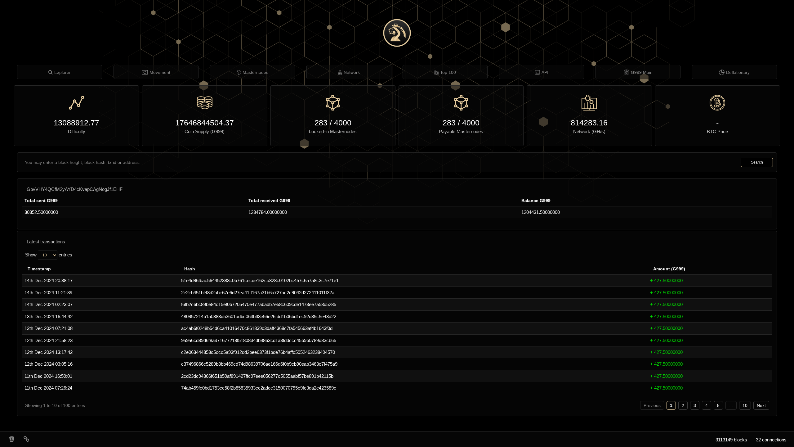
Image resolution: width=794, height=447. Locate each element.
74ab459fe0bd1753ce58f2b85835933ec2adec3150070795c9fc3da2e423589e (258, 388)
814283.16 (589, 122)
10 (745, 405)
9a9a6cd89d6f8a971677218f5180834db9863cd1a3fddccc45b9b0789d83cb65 (258, 340)
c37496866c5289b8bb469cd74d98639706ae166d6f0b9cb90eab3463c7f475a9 (259, 364)
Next (761, 405)
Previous (652, 405)
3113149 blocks (731, 439)
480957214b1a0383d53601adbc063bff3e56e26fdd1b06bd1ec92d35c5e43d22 (258, 316)
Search (757, 162)
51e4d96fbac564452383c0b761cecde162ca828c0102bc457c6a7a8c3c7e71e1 (260, 280)
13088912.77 (76, 122)
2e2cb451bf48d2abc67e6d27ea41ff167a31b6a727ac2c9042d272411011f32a (257, 292)
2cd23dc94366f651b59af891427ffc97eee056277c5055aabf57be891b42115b (257, 376)
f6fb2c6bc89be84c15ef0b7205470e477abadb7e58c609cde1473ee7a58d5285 (258, 304)
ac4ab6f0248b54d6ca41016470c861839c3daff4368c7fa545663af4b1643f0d (256, 328)
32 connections (771, 439)
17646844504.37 (204, 122)
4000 (342, 122)
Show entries (48, 254)
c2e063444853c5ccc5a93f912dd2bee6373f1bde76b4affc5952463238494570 (258, 352)
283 (321, 122)
